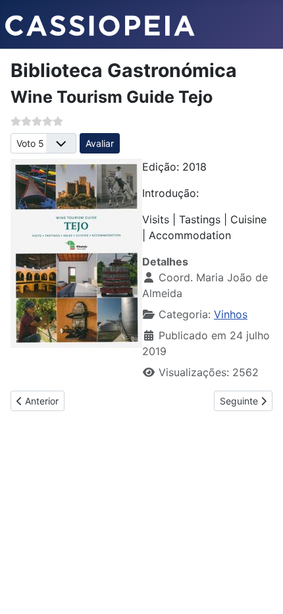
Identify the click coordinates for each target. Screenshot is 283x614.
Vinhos (230, 314)
